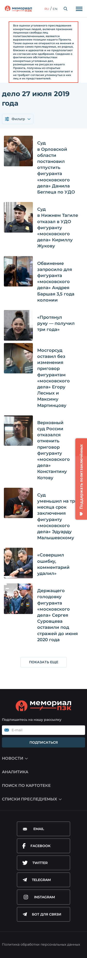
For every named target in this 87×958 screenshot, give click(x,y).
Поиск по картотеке (26, 785)
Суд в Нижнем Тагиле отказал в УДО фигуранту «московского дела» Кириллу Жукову (57, 228)
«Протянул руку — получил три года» (56, 323)
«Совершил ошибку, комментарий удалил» (53, 564)
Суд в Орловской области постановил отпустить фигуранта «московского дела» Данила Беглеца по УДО (56, 167)
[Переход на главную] (18, 8)
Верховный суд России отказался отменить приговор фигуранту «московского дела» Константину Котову (53, 450)
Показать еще (43, 662)
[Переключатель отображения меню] (79, 8)
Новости (12, 758)
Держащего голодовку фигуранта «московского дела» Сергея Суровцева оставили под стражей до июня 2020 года (57, 615)
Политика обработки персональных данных (41, 944)
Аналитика (15, 772)
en (55, 9)
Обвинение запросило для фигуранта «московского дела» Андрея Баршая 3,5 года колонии (55, 282)
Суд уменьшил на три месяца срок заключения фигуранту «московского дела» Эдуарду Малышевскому (57, 516)
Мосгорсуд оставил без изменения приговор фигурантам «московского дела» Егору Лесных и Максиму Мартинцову (53, 378)
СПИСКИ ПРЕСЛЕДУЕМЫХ (29, 799)
